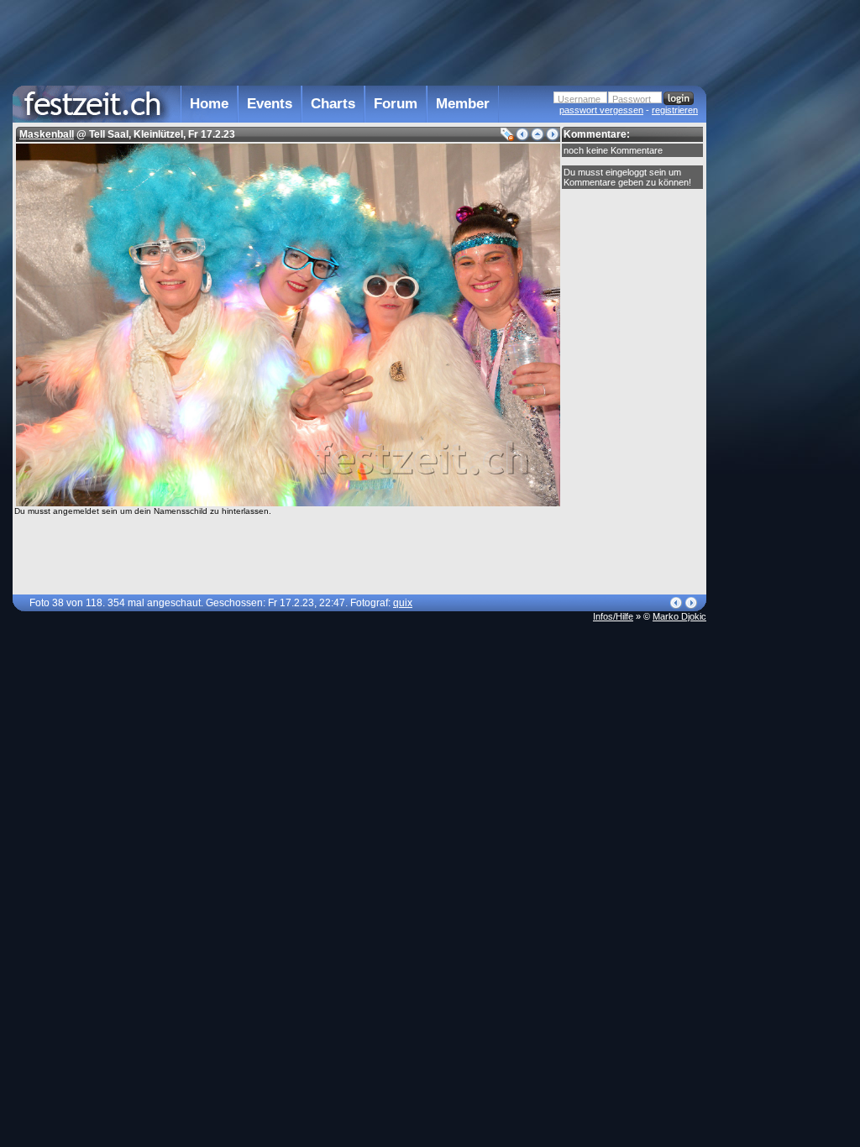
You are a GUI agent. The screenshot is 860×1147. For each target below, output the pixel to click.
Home (209, 104)
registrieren (675, 110)
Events (269, 104)
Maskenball (46, 134)
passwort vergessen (601, 110)
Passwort (631, 99)
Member (463, 104)
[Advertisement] (780, 338)
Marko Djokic (679, 616)
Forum (395, 104)
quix (402, 603)
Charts (333, 104)
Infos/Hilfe (613, 616)
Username (579, 99)
